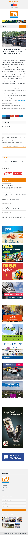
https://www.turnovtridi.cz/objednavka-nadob (11, 143)
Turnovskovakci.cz (11, 533)
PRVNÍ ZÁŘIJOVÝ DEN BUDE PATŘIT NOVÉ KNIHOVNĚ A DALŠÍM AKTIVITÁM (14, 3)
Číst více (18, 188)
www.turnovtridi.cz (21, 100)
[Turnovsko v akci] (14, 14)
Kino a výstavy (14, 161)
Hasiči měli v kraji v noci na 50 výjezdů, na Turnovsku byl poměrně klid (14, 195)
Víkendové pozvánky (6, 205)
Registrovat (15, 7)
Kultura (6, 161)
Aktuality (24, 57)
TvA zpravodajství (6, 126)
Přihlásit (11, 7)
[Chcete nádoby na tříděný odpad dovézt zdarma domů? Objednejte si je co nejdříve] (14, 39)
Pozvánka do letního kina (7, 185)
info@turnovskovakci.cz (21, 533)
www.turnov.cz (18, 98)
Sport (22, 161)
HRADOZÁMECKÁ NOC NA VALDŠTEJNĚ (11, 214)
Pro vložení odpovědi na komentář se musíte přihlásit (14, 146)
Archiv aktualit (14, 223)
